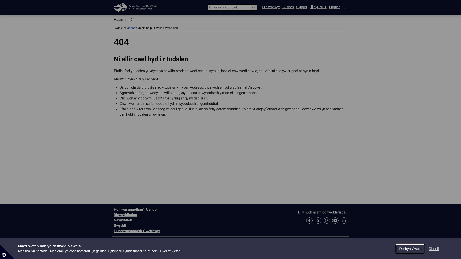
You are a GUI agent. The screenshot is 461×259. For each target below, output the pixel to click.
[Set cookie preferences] (7, 252)
